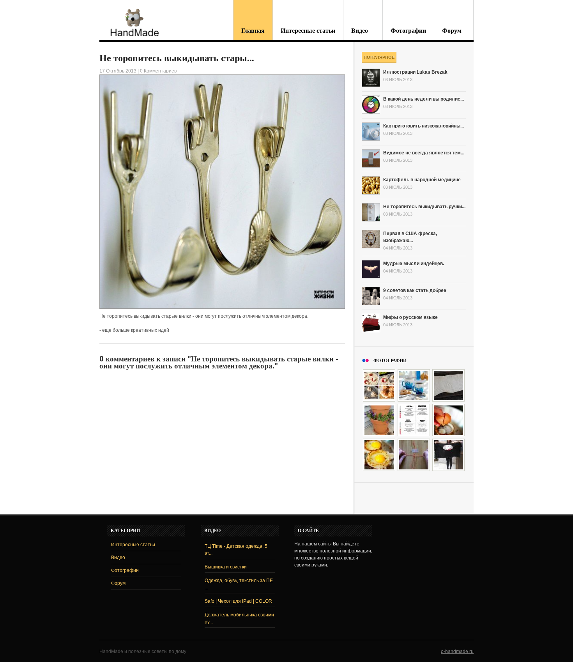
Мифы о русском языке (410, 317)
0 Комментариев (158, 71)
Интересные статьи (308, 30)
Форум (452, 30)
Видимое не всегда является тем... (423, 153)
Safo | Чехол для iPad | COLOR (238, 601)
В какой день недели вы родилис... (423, 99)
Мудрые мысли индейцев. (413, 263)
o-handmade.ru (457, 651)
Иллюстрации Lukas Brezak (415, 72)
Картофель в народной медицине (422, 179)
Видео (359, 30)
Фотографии (408, 30)
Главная (253, 30)
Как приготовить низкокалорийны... (423, 126)
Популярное (379, 57)
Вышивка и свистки (226, 567)
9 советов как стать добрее (414, 290)
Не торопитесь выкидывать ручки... (424, 206)
